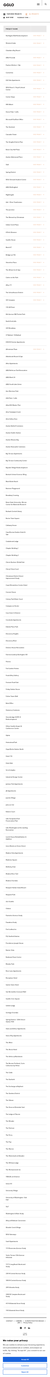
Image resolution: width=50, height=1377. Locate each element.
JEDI (19, 1322)
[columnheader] (17, 29)
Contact (9, 1321)
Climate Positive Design (34, 1321)
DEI (26, 1334)
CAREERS (19, 1321)
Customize (25, 1366)
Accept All (25, 1359)
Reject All (25, 1372)
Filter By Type (22, 17)
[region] (25, 1357)
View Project (37, 35)
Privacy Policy (27, 1322)
